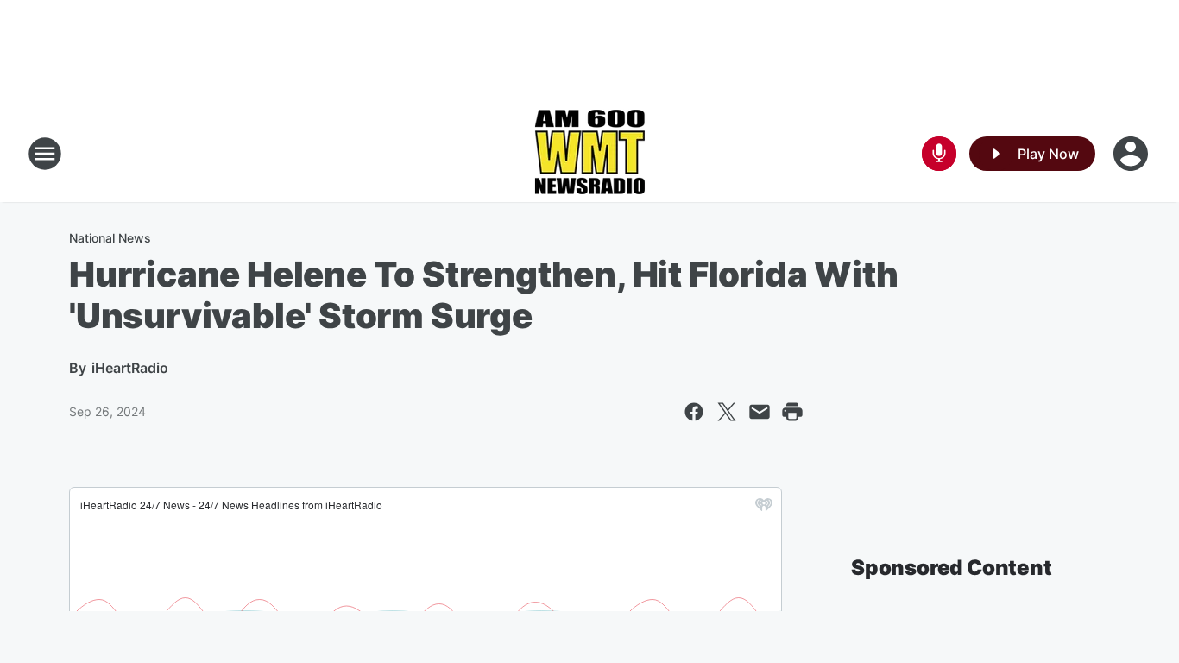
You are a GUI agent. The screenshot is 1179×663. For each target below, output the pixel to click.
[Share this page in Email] (759, 412)
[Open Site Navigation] (45, 153)
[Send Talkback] (939, 153)
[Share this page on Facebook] (694, 412)
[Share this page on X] (727, 412)
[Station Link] (589, 154)
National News (110, 237)
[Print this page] (792, 412)
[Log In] (1132, 153)
